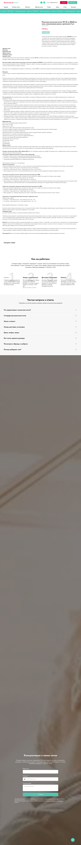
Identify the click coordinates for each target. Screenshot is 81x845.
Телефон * (26, 776)
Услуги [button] (49, 7)
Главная (6, 7)
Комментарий (27, 783)
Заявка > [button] (7, 277)
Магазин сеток (39, 7)
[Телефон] (41, 2)
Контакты (73, 7)
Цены (57, 7)
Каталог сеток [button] (16, 7)
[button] (64, 2)
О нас (65, 7)
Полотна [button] (27, 7)
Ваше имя (26, 768)
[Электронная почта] (44, 2)
